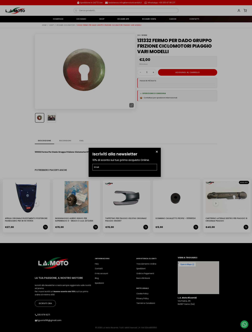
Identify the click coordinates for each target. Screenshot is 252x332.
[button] (157, 151)
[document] (126, 166)
